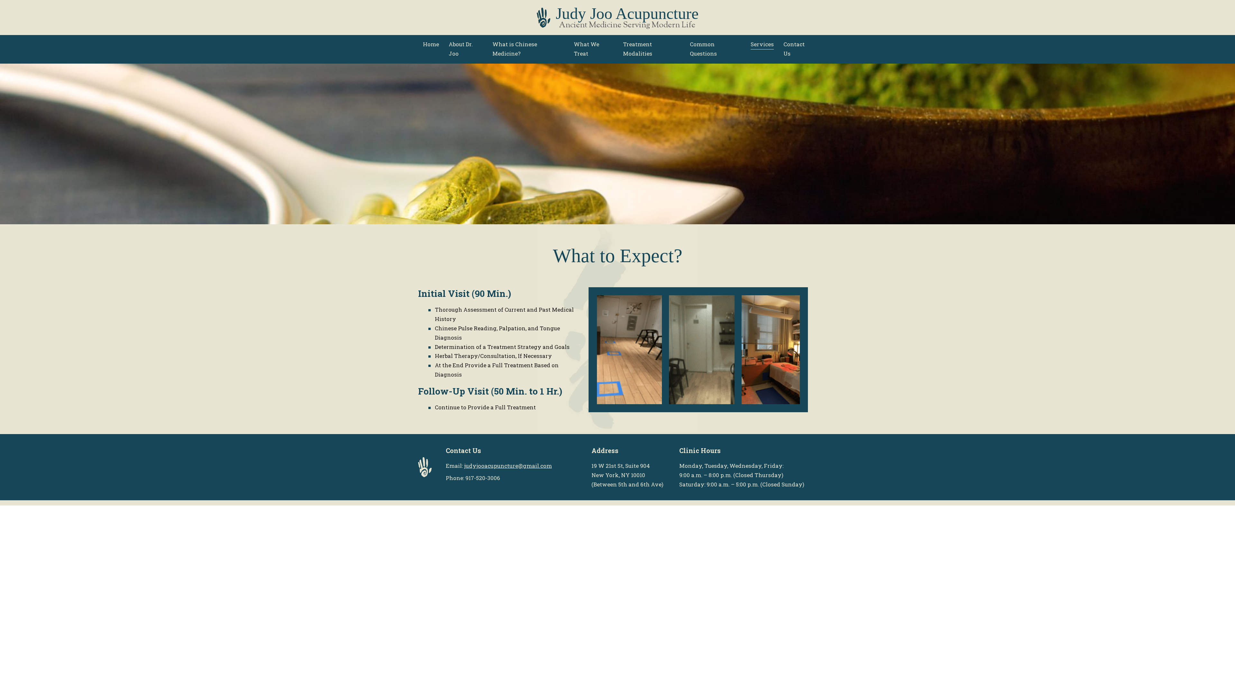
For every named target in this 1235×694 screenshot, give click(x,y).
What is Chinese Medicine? (514, 48)
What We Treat (586, 48)
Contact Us (794, 48)
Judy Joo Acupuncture (627, 13)
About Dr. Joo (461, 48)
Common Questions (703, 48)
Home (431, 44)
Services (762, 44)
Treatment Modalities (637, 48)
